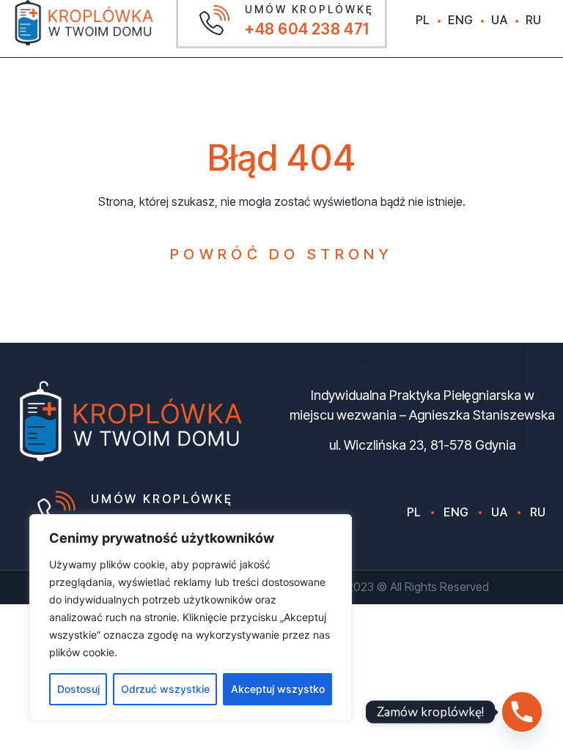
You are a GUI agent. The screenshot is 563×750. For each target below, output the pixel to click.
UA (499, 19)
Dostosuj (78, 689)
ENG (461, 19)
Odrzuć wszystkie (165, 689)
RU (534, 19)
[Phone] (522, 712)
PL (423, 19)
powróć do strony (281, 254)
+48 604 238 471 (307, 29)
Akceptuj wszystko (278, 689)
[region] (190, 617)
